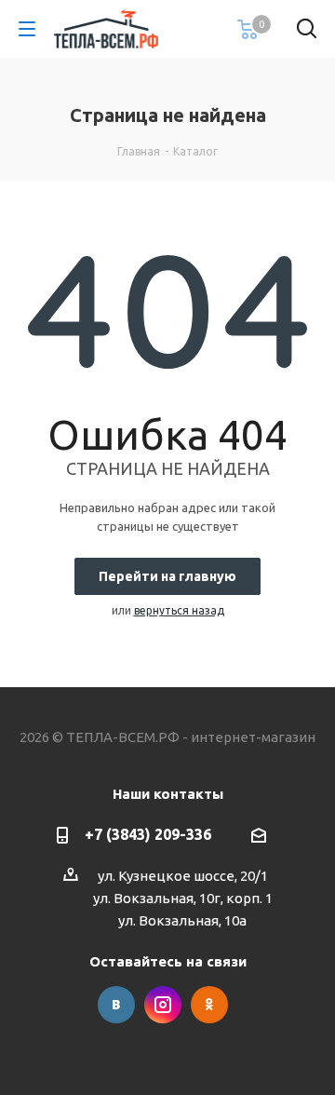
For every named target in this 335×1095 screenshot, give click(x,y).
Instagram (162, 1004)
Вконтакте (116, 1004)
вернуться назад (179, 610)
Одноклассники (209, 1004)
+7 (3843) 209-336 (148, 834)
